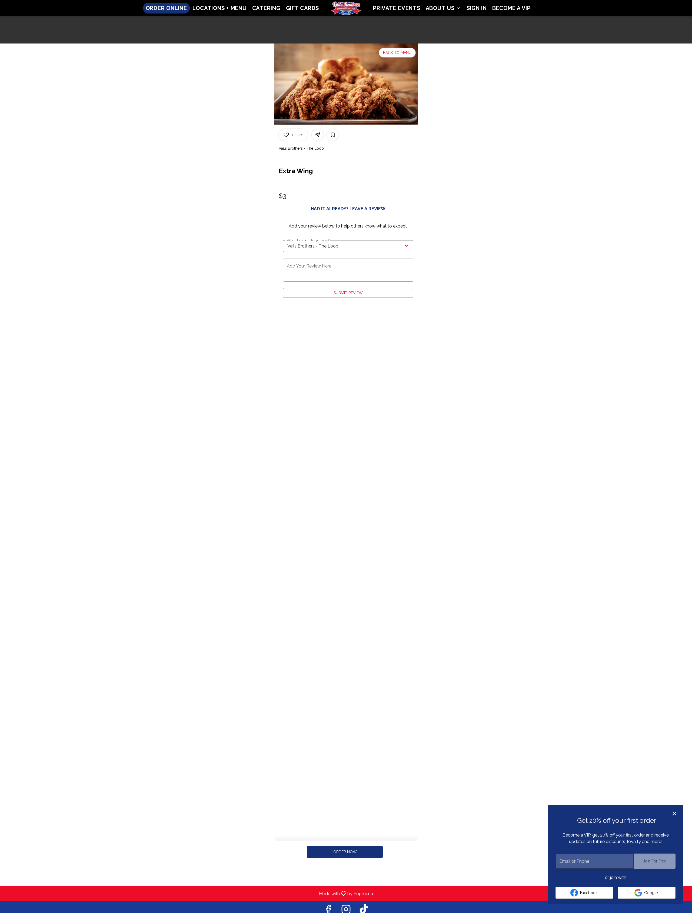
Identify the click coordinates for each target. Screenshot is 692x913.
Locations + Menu (219, 8)
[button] (443, 8)
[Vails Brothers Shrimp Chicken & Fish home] (346, 8)
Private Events (396, 8)
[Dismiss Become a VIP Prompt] (674, 813)
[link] (345, 852)
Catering (266, 8)
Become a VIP (511, 8)
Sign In (477, 8)
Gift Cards (302, 8)
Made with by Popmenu (188, 893)
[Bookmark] (333, 135)
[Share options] (318, 135)
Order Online (166, 8)
